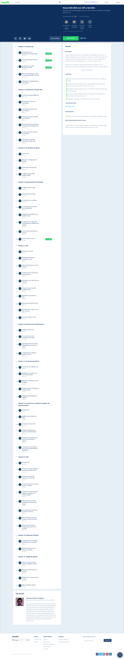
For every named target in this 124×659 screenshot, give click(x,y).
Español (21, 640)
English (28, 640)
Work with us (47, 642)
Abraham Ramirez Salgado (35, 598)
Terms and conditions (49, 644)
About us (46, 639)
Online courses (37, 639)
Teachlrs (36, 642)
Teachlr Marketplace (63, 639)
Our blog (46, 649)
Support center (47, 646)
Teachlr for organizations (91, 2)
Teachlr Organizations (63, 642)
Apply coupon (55, 38)
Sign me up (107, 640)
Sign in (106, 2)
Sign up (118, 2)
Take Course (71, 38)
